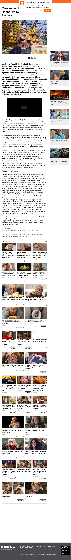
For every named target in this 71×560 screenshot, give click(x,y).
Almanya (18, 207)
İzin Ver (47, 10)
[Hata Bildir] (45, 557)
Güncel (28, 546)
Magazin (49, 546)
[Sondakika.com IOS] (65, 547)
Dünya (33, 546)
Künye (14, 550)
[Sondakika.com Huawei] (65, 553)
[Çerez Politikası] (50, 556)
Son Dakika (22, 546)
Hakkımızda (3, 550)
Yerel (53, 546)
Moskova (11, 188)
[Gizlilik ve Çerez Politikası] (40, 556)
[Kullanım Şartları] (23, 556)
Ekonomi (39, 546)
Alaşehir (11, 120)
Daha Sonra (38, 10)
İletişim (11, 550)
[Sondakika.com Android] (65, 550)
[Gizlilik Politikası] (31, 556)
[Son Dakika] (8, 547)
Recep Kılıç (31, 145)
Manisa (4, 120)
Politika (22, 547)
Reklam (7, 550)
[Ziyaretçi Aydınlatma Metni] (36, 557)
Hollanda (27, 207)
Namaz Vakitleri (29, 547)
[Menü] (2, 1)
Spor (44, 546)
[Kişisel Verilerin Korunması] (25, 557)
